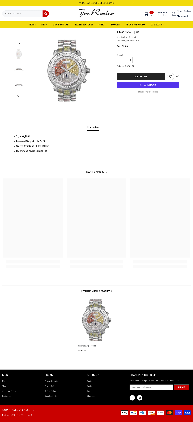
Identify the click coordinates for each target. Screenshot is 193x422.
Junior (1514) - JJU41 (87, 346)
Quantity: (121, 55)
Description (93, 127)
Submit (181, 387)
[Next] (133, 3)
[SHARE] (176, 76)
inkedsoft (28, 415)
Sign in (179, 12)
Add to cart (141, 76)
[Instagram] (139, 398)
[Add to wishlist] (170, 76)
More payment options (148, 92)
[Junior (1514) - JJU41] (96, 320)
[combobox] (22, 13)
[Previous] (60, 3)
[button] (19, 43)
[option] (96, 3)
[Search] (25, 13)
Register (187, 11)
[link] (33, 261)
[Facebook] (132, 398)
